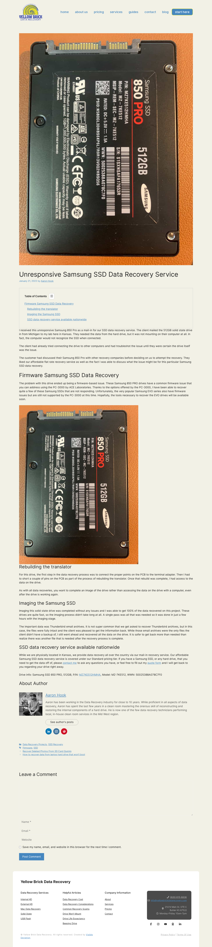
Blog (165, 12)
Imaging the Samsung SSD (43, 314)
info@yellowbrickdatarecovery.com (169, 900)
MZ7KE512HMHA (90, 674)
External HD (27, 904)
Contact (150, 12)
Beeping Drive (70, 923)
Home (65, 12)
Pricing (99, 12)
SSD (36, 747)
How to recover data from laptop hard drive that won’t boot (54, 754)
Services (116, 12)
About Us (81, 12)
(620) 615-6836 (178, 897)
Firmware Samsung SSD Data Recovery (49, 303)
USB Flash (26, 918)
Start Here (182, 12)
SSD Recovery (55, 744)
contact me (70, 662)
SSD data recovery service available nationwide (57, 319)
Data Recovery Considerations (78, 904)
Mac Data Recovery (31, 909)
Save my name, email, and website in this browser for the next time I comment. (72, 847)
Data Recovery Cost (73, 899)
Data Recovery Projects (35, 744)
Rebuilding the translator (42, 308)
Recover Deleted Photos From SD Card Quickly (47, 751)
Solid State (26, 913)
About (108, 899)
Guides (133, 12)
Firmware (27, 747)
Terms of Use (184, 934)
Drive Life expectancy (74, 918)
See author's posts (62, 722)
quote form (154, 662)
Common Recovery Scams (76, 909)
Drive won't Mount (72, 913)
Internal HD (26, 899)
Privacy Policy (168, 934)
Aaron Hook (55, 695)
